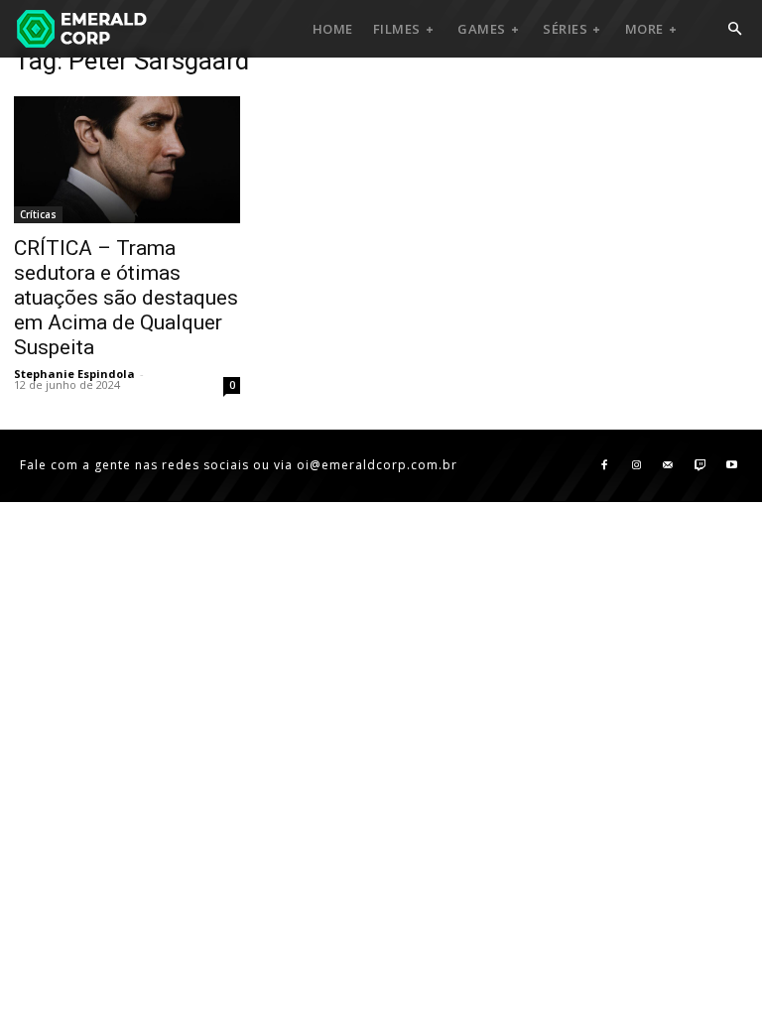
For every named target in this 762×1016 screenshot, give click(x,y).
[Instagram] (636, 465)
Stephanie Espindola (74, 373)
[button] (734, 30)
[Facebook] (604, 465)
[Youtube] (731, 465)
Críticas (38, 214)
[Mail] (668, 465)
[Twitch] (699, 465)
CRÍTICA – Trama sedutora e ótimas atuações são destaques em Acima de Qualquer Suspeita (126, 297)
